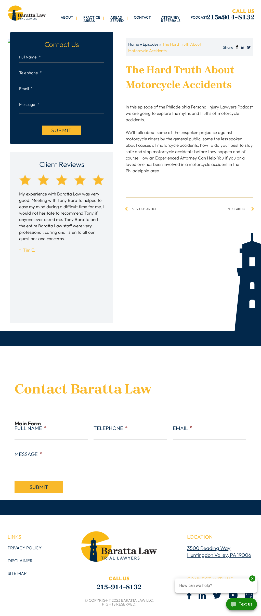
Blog (222, 18)
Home (133, 44)
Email (26, 88)
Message (29, 104)
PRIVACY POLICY (25, 547)
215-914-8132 (231, 15)
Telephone (30, 72)
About (67, 18)
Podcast (199, 18)
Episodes (151, 44)
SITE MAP (17, 573)
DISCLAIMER (20, 560)
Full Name (30, 56)
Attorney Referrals (170, 19)
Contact (142, 18)
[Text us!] (241, 605)
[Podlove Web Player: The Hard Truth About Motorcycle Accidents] (189, 101)
